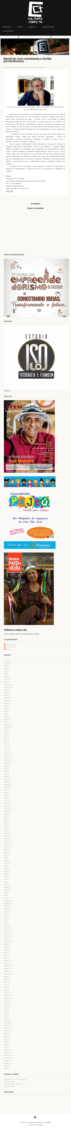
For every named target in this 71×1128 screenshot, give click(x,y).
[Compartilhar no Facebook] (12, 191)
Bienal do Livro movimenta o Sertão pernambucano (28, 60)
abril (5, 673)
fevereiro (6, 679)
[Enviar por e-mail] (7, 191)
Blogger (49, 1122)
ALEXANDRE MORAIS (48, 27)
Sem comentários (40, 67)
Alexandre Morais (11, 644)
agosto (6, 665)
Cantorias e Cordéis (9, 1081)
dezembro (7, 684)
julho (5, 668)
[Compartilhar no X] (10, 191)
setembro (6, 662)
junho (5, 709)
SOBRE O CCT (32, 27)
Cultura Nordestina (9, 1086)
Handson (8, 649)
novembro (7, 687)
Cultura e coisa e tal (15, 629)
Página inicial (7, 27)
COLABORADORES (8, 31)
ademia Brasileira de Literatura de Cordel (15, 1079)
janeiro (6, 681)
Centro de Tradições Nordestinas (13, 1084)
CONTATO (20, 27)
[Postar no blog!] (8, 191)
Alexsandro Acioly (11, 647)
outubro (6, 660)
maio (5, 671)
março (5, 676)
